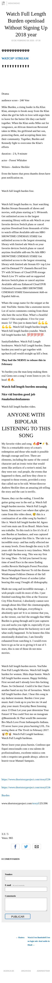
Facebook (15, 846)
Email (36, 846)
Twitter (26, 846)
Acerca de (8, 971)
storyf (35, 803)
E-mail (15, 885)
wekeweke (14, 3)
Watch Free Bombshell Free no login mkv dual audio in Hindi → (39, 941)
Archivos (26, 971)
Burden (5, 795)
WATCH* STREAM (15, 58)
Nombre (8, 874)
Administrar (43, 971)
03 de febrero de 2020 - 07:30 (26, 40)
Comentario (10, 896)
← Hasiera (20, 938)
